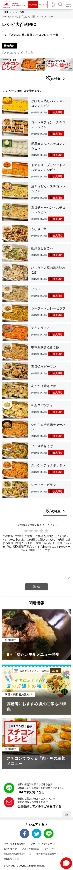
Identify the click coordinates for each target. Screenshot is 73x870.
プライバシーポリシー (41, 843)
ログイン (43, 4)
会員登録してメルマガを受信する (39, 806)
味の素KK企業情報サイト (48, 854)
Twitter (36, 833)
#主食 (29, 52)
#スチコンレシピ (12, 52)
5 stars (46, 531)
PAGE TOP (66, 814)
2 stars (31, 531)
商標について (10, 859)
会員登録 (33, 4)
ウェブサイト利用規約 (14, 843)
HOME (5, 12)
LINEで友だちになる (31, 792)
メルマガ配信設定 (30, 848)
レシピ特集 (18, 12)
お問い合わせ (53, 4)
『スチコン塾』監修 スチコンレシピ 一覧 (33, 34)
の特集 (53, 77)
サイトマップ (51, 848)
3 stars (36, 531)
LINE (49, 833)
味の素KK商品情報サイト (16, 854)
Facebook (24, 833)
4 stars (41, 531)
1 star (26, 531)
